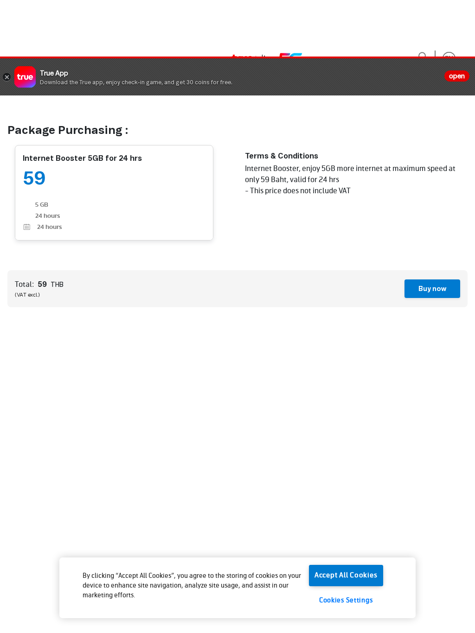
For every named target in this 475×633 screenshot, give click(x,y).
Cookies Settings (346, 600)
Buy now (432, 288)
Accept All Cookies (346, 575)
